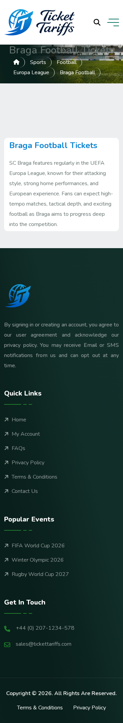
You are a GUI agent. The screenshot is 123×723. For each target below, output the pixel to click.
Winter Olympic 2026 (38, 560)
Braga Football (77, 72)
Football (67, 62)
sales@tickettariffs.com (43, 644)
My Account (26, 434)
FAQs (18, 448)
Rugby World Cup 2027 (40, 574)
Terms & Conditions (34, 477)
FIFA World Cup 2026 (38, 545)
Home (19, 419)
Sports (38, 62)
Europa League (31, 72)
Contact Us (25, 491)
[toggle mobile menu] (113, 22)
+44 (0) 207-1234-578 (45, 628)
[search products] (97, 22)
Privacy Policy (28, 462)
